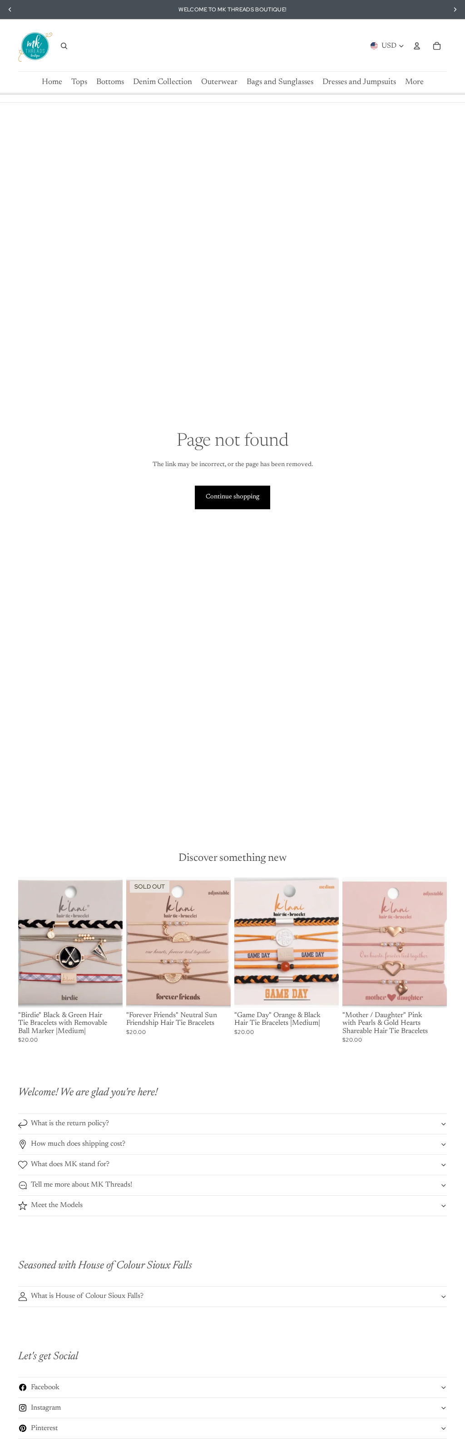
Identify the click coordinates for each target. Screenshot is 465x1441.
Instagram (46, 1407)
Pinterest (44, 1428)
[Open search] (64, 46)
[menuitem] (414, 82)
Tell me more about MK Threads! (81, 1184)
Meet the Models (57, 1205)
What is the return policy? (70, 1123)
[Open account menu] (417, 46)
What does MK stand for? (70, 1164)
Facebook (45, 1387)
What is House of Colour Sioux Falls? (87, 1296)
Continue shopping (232, 497)
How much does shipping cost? (78, 1144)
